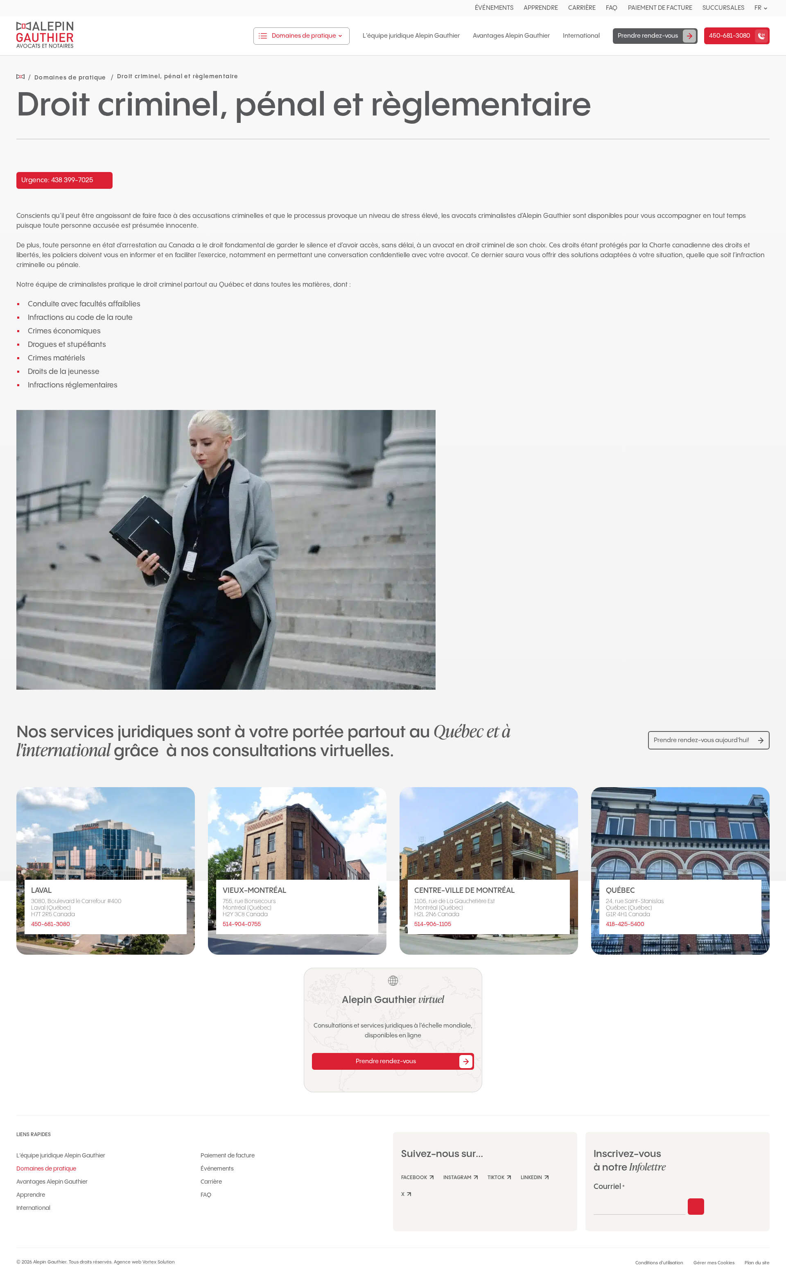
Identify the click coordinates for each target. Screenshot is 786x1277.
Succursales (723, 8)
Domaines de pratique (46, 1169)
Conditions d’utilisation (659, 1263)
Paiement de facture (660, 8)
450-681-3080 (50, 924)
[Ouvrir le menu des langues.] (765, 8)
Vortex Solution (158, 1262)
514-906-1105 (432, 924)
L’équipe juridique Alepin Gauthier (411, 36)
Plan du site (757, 1263)
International (581, 36)
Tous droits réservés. (91, 1262)
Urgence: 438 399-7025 (57, 180)
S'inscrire (696, 1206)
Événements (494, 8)
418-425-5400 (625, 924)
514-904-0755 (242, 924)
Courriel (609, 1187)
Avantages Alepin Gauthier (511, 36)
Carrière (582, 8)
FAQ (611, 8)
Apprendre (541, 8)
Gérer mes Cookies (713, 1263)
